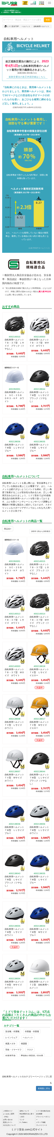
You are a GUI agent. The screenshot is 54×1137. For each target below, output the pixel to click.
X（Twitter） (24, 1122)
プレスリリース (41, 1125)
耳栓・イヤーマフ (13, 1049)
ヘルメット (26, 26)
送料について (24, 1111)
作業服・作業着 (32, 1031)
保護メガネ (10, 1043)
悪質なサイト (8, 1122)
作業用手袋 (10, 1056)
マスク (30, 1049)
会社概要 (39, 1114)
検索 (48, 20)
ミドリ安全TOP (13, 26)
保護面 (24, 1043)
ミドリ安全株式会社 (43, 1111)
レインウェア (11, 1037)
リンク (22, 1119)
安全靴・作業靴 (12, 1031)
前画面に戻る (44, 1088)
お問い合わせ (8, 1119)
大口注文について (9, 1125)
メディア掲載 (41, 1122)
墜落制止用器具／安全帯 (32, 1056)
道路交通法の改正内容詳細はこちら (27, 77)
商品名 (7, 529)
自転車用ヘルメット (41, 26)
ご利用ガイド (8, 1111)
